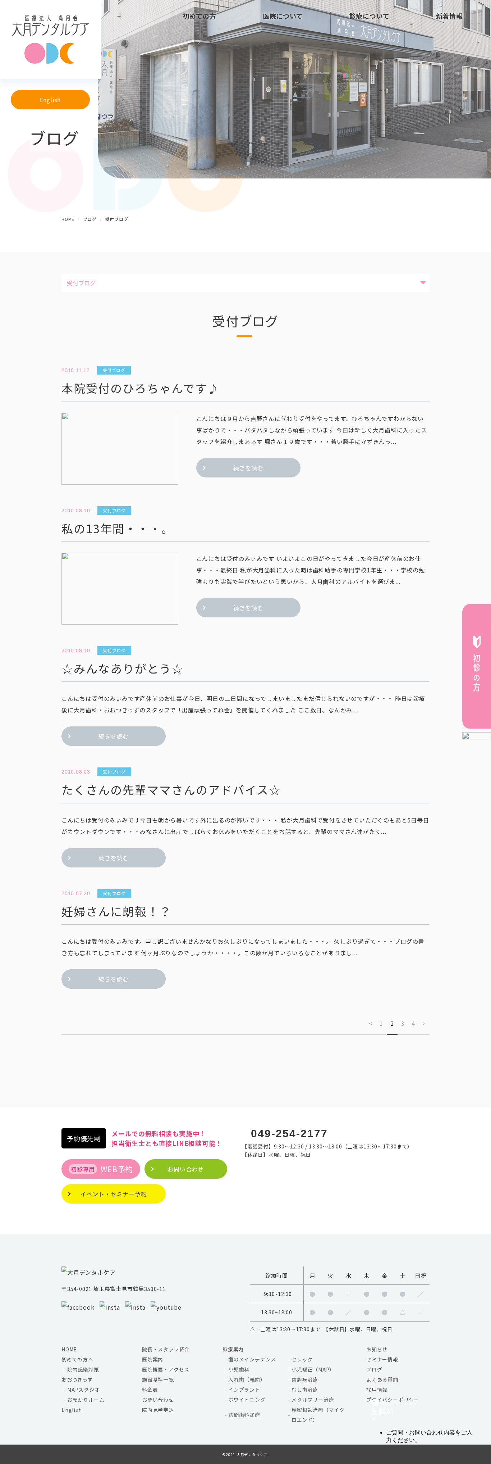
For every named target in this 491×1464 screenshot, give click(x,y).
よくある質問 (382, 1379)
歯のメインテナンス (252, 1359)
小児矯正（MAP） (313, 1369)
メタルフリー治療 (313, 1399)
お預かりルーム (86, 1399)
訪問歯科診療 (244, 1414)
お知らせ (376, 1349)
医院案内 (152, 1359)
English (50, 99)
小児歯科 (238, 1369)
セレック (302, 1359)
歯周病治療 (305, 1379)
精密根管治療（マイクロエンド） (318, 1414)
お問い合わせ (158, 1399)
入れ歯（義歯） (247, 1379)
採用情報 (376, 1389)
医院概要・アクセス (165, 1369)
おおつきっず (77, 1379)
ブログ (374, 1369)
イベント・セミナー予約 (114, 1193)
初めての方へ (77, 1359)
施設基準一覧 (158, 1379)
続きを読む (248, 467)
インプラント (244, 1389)
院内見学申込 (158, 1409)
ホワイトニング (247, 1399)
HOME (69, 1349)
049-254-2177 (289, 1133)
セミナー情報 (382, 1359)
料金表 (150, 1389)
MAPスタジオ (83, 1389)
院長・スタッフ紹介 (166, 1349)
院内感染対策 (83, 1369)
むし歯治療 (305, 1389)
